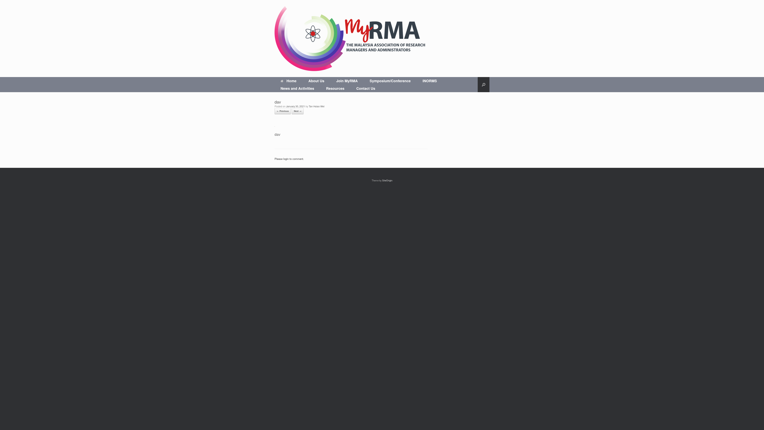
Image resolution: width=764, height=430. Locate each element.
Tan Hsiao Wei (317, 106)
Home (291, 80)
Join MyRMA (347, 80)
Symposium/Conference (390, 80)
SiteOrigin (387, 180)
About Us (316, 80)
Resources (335, 88)
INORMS (430, 80)
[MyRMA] (350, 38)
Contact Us (365, 88)
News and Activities (297, 88)
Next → (297, 110)
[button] (483, 84)
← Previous (283, 110)
